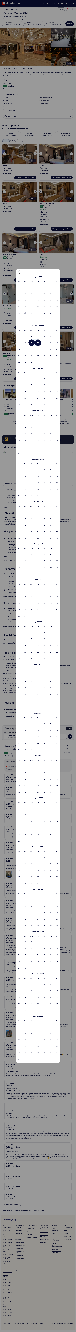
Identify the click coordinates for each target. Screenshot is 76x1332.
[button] (51, 287)
